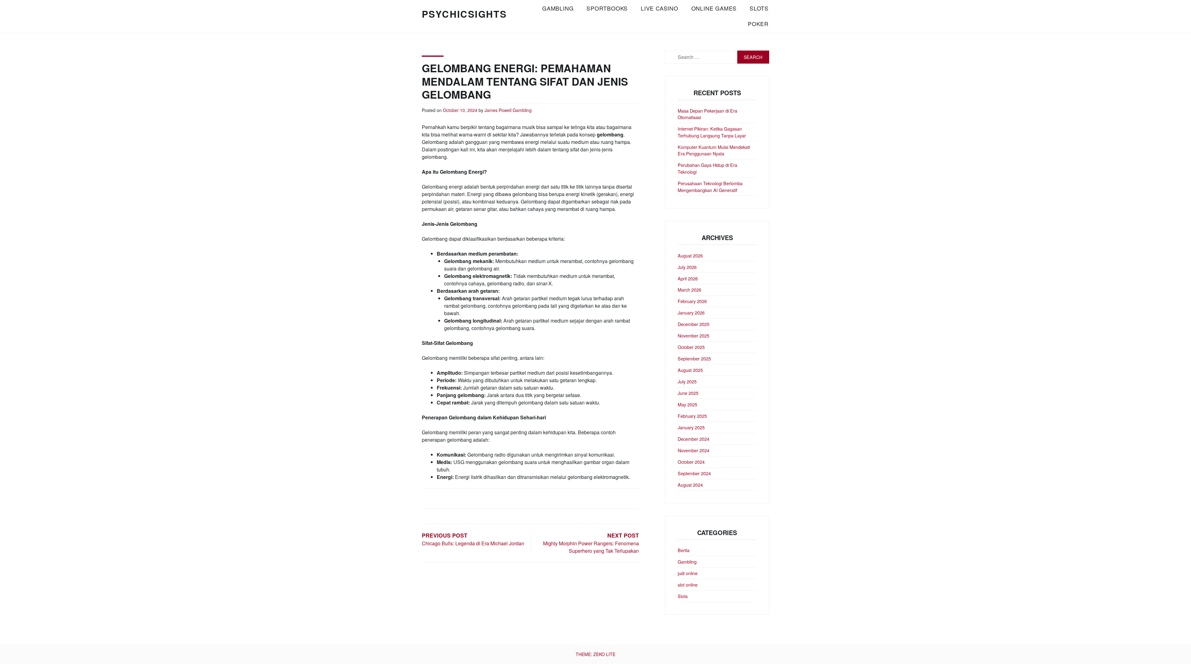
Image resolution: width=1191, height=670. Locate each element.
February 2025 (692, 416)
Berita (683, 550)
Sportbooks (607, 8)
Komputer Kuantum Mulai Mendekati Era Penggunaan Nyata (714, 150)
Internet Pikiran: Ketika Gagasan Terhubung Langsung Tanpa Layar (712, 132)
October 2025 (691, 347)
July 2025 (687, 381)
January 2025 (691, 427)
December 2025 (693, 324)
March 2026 (689, 289)
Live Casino (659, 8)
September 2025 (694, 358)
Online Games (714, 8)
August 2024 (690, 484)
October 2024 (691, 461)
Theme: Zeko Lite (595, 654)
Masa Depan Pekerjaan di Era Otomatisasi (707, 114)
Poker (758, 24)
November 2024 (693, 450)
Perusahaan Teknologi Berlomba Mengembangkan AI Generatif (710, 186)
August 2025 (690, 370)
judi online (688, 573)
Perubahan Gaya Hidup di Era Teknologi (707, 168)
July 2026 (687, 267)
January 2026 (691, 312)
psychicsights (464, 13)
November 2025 (693, 335)
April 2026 (688, 278)
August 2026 (690, 255)
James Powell (497, 110)
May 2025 (687, 404)
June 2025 (688, 393)
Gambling (557, 8)
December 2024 (693, 439)
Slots (759, 8)
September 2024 (694, 473)
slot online (688, 584)
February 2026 (692, 301)
